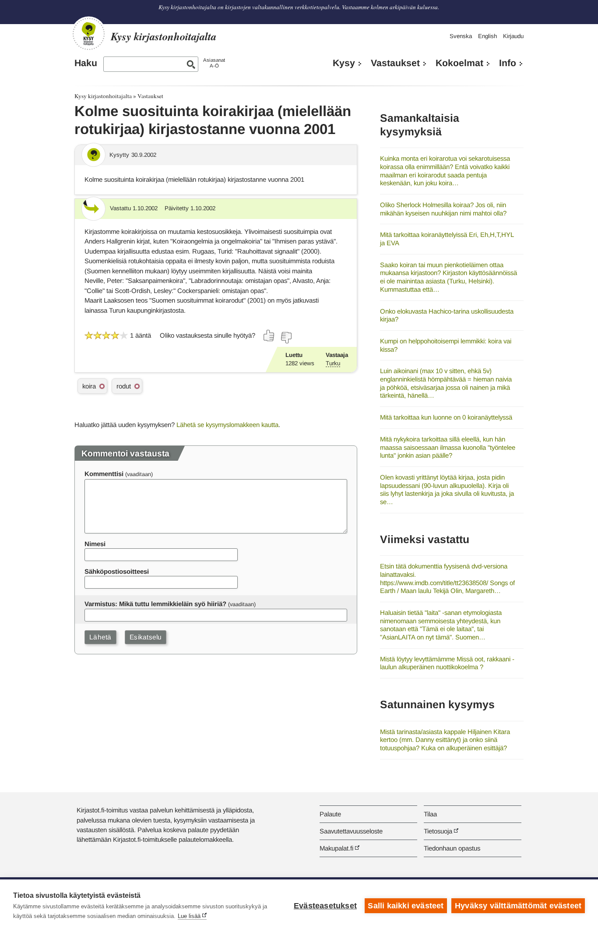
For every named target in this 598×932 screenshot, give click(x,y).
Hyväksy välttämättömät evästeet (518, 905)
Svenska (461, 36)
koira (89, 386)
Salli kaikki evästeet (405, 905)
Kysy (344, 63)
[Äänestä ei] (286, 337)
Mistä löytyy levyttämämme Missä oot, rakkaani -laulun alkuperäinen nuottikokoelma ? (447, 663)
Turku (333, 363)
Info (507, 63)
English (487, 36)
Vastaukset (395, 63)
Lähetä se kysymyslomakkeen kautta (227, 424)
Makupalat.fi (336, 848)
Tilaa (430, 814)
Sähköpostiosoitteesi (116, 571)
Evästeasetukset (325, 905)
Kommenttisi (103, 473)
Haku (85, 63)
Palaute (330, 814)
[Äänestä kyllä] (269, 335)
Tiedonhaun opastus (452, 848)
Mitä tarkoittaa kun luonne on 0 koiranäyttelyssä (446, 417)
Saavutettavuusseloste (351, 831)
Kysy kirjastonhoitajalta (103, 96)
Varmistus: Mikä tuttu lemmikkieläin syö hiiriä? (155, 603)
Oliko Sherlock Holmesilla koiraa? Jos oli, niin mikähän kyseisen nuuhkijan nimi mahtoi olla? (443, 209)
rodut (123, 386)
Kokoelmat (459, 63)
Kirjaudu (513, 36)
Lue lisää (189, 916)
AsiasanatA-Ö (214, 62)
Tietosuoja (438, 831)
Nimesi (95, 543)
